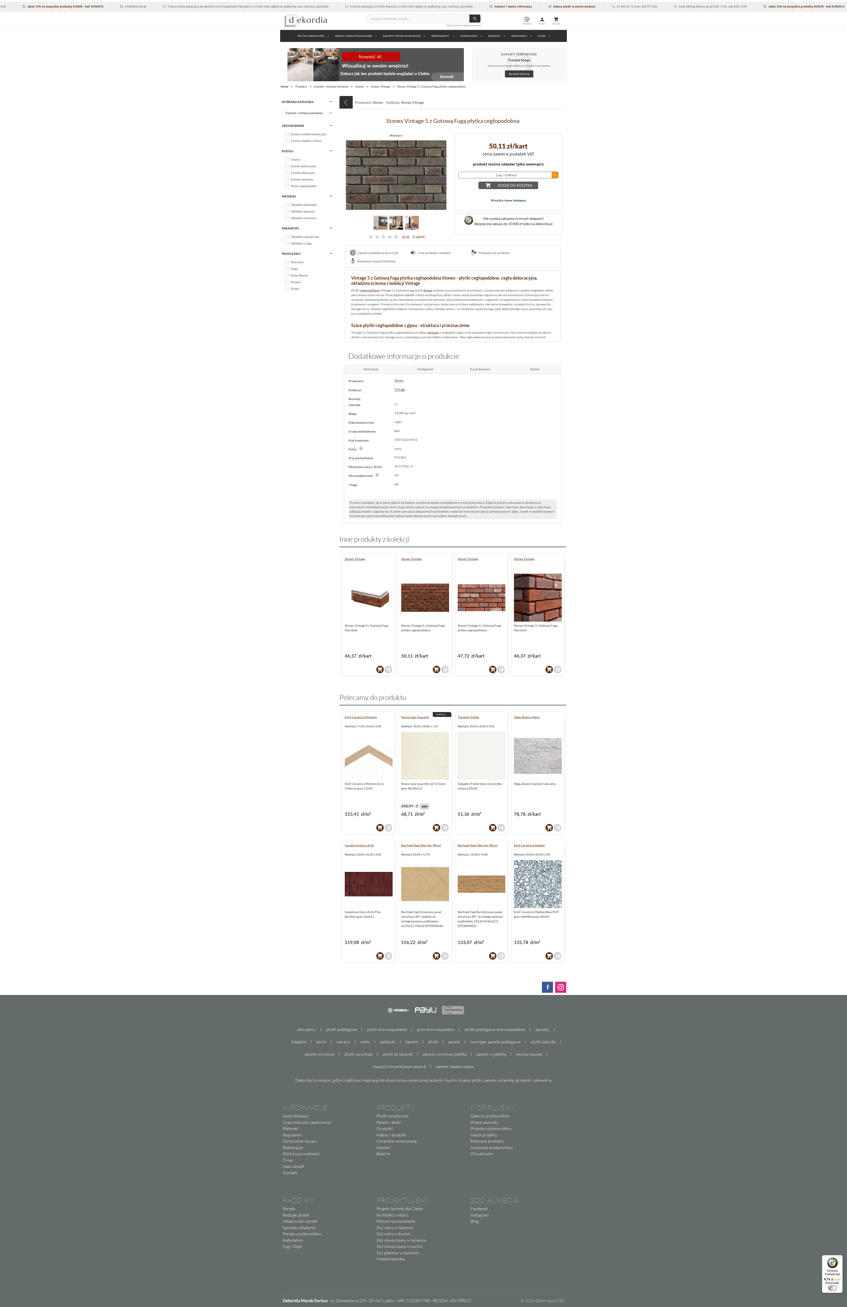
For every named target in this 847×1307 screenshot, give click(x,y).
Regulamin (292, 1135)
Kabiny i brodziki (391, 1135)
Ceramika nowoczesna (396, 1141)
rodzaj (287, 151)
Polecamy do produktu (494, 253)
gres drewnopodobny (436, 1029)
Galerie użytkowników (490, 1116)
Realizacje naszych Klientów (376, 261)
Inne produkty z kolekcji (434, 253)
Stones (378, 102)
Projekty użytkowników (491, 1128)
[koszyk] (380, 669)
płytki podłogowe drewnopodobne (495, 1029)
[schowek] (388, 669)
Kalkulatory (293, 1240)
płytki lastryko (543, 1041)
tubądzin (299, 1041)
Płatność (290, 1128)
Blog (474, 1221)
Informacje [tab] (371, 369)
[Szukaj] (474, 19)
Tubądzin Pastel (468, 717)
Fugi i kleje (292, 1246)
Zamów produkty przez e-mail (377, 253)
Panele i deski (389, 1122)
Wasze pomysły (484, 1122)
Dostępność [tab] (425, 369)
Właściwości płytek (300, 1221)
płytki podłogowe (341, 1029)
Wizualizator (482, 1153)
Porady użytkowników (302, 1233)
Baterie (383, 1153)
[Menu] (840, 1257)
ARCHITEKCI (519, 35)
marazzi (343, 1041)
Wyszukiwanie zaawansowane (464, 25)
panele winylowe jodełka (445, 1054)
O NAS (541, 35)
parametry (290, 228)
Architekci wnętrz (393, 1215)
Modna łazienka (391, 1259)
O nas (288, 1160)
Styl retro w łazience (395, 1227)
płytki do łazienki (398, 1054)
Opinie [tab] (534, 369)
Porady (289, 1208)
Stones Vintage (412, 102)
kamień (412, 1041)
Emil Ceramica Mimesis (361, 717)
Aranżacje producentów (491, 1147)
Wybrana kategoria (298, 102)
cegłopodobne (370, 290)
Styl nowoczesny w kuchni (400, 1246)
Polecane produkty (487, 1141)
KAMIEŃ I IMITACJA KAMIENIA (401, 35)
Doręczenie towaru (300, 1141)
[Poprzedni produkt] (346, 102)
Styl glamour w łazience (398, 1252)
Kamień (383, 1147)
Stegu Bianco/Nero (527, 717)
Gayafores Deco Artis (359, 845)
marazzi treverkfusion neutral (399, 1066)
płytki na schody (359, 1054)
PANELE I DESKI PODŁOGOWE (353, 35)
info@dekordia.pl (81, 6)
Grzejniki (385, 1128)
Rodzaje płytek (296, 1215)
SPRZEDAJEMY (440, 35)
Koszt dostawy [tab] (480, 369)
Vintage (399, 389)
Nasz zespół (293, 1166)
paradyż (543, 1029)
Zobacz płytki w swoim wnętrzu (520, 6)
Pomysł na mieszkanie (396, 1221)
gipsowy (433, 332)
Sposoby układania (299, 1227)
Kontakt (290, 1172)
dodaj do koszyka (515, 185)
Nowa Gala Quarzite (415, 717)
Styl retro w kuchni (393, 1233)
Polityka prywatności (301, 1153)
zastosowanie (293, 126)
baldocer (388, 1041)
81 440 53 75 (571, 6)
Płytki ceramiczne (311, 35)
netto (365, 1041)
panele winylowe (320, 1054)
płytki (433, 1041)
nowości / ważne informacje (459, 6)
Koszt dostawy (296, 1116)
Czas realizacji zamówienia (306, 1122)
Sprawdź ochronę (519, 73)
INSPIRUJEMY (469, 35)
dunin (321, 1041)
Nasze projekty (483, 1135)
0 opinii (418, 237)
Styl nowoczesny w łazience (401, 1240)
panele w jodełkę (491, 1054)
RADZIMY (494, 35)
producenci (291, 254)
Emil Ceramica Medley (529, 845)
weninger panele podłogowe (495, 1041)
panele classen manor (455, 1066)
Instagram (479, 1215)
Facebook (479, 1208)
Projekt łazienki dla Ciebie (400, 1208)
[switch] (832, 1288)
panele (454, 1041)
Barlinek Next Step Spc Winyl (421, 845)
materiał (289, 196)
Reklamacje (293, 1147)
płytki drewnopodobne (387, 1029)
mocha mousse (529, 1054)
